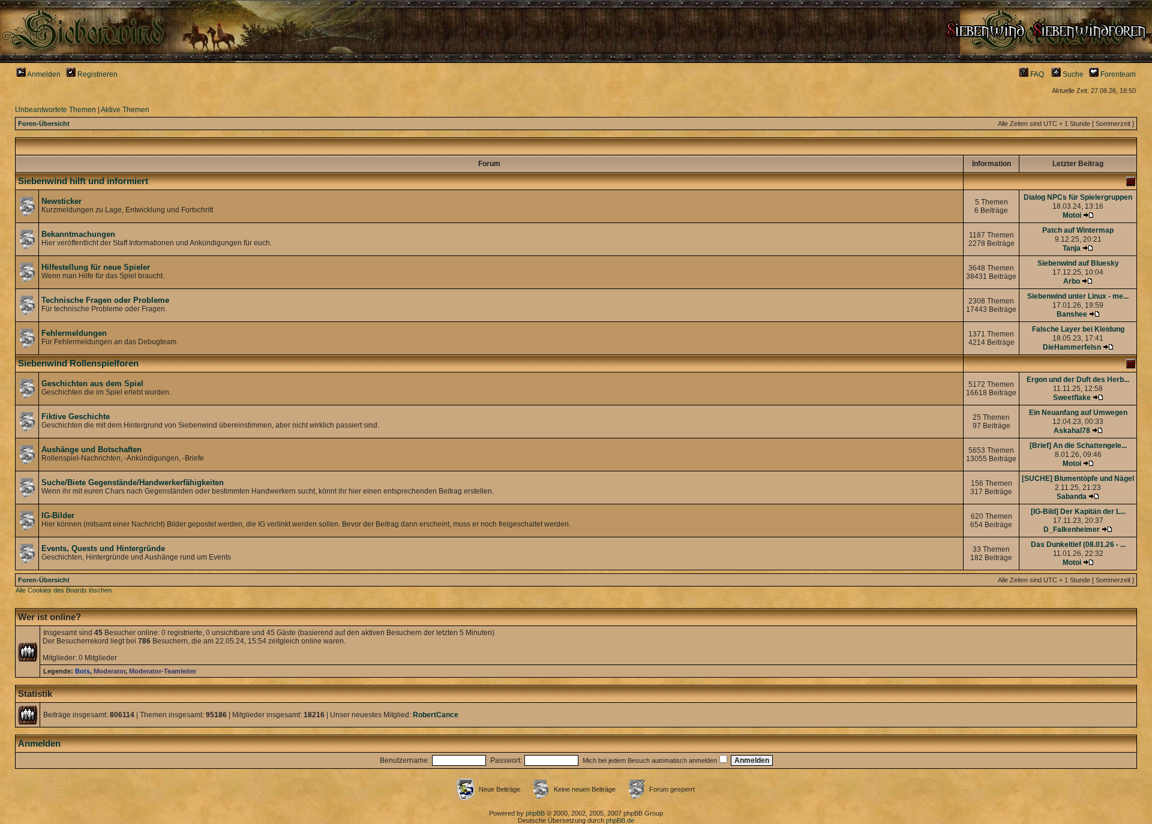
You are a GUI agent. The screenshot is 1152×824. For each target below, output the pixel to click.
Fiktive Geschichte (75, 416)
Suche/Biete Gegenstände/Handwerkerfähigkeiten (132, 482)
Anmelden (43, 74)
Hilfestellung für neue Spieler (95, 267)
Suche (1072, 74)
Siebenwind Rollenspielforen (78, 363)
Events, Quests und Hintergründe (103, 548)
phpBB (535, 813)
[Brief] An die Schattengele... (1078, 445)
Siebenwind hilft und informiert (83, 181)
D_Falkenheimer (1071, 529)
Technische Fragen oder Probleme (105, 300)
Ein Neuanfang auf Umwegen (1078, 412)
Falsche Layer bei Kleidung (1078, 329)
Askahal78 (1072, 430)
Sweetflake (1072, 397)
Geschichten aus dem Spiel (92, 383)
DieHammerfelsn (1072, 347)
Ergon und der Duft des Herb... (1078, 379)
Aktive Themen (125, 110)
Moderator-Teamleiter (162, 671)
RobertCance (435, 715)
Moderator (109, 671)
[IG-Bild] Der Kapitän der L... (1078, 511)
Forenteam (1117, 74)
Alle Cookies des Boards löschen (64, 590)
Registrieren (97, 74)
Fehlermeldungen (74, 333)
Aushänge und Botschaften (91, 449)
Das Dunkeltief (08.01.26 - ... (1078, 544)
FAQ (1036, 74)
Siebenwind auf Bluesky (1078, 263)
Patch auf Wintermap (1078, 230)
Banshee (1072, 314)
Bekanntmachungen (78, 234)
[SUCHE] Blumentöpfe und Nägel (1078, 478)
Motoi (1072, 215)
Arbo (1071, 281)
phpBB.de (620, 820)
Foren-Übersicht (44, 123)
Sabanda (1072, 496)
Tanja (1072, 248)
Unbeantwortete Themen (55, 110)
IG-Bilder (57, 515)
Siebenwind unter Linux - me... (1078, 296)
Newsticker (61, 201)
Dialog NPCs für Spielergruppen (1078, 197)
